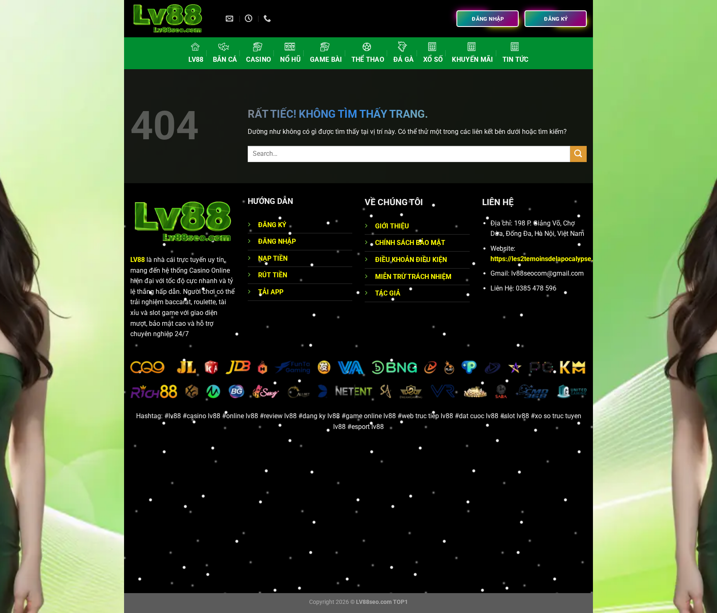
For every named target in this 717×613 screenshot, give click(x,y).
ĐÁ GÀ (403, 59)
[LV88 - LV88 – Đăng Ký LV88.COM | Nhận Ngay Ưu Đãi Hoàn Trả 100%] (171, 18)
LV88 (195, 59)
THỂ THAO (368, 59)
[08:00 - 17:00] (249, 18)
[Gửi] (578, 154)
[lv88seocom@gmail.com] (230, 18)
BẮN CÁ (225, 59)
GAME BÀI (326, 59)
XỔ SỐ (433, 59)
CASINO (258, 59)
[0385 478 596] (268, 18)
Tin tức (515, 59)
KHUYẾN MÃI (472, 59)
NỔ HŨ (290, 59)
